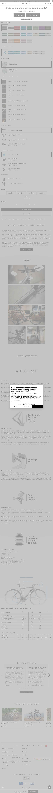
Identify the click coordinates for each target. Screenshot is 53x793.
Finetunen (26, 406)
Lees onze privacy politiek (16, 401)
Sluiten (15, 406)
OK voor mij (37, 406)
